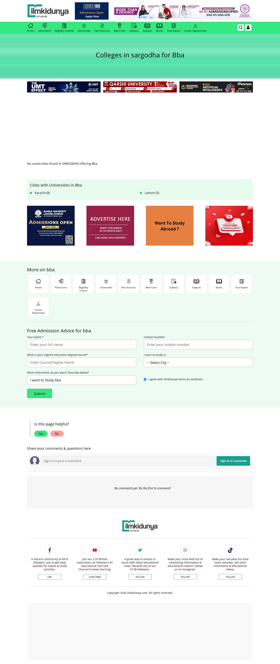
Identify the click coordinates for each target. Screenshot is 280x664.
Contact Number (154, 337)
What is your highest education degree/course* (57, 355)
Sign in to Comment (233, 461)
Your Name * (35, 337)
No (57, 434)
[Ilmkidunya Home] (48, 11)
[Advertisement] (140, 122)
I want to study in (155, 355)
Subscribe (95, 577)
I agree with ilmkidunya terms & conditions (175, 379)
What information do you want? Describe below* (58, 372)
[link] (92, 11)
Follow (140, 577)
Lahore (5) (152, 193)
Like (49, 577)
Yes (40, 434)
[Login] (248, 27)
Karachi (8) (42, 193)
